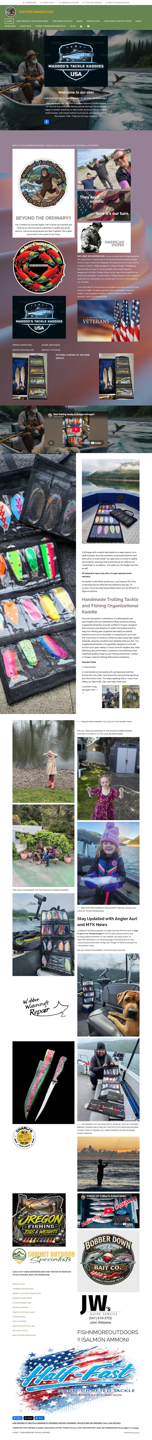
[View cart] (88, 26)
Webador (136, 1433)
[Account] (81, 26)
